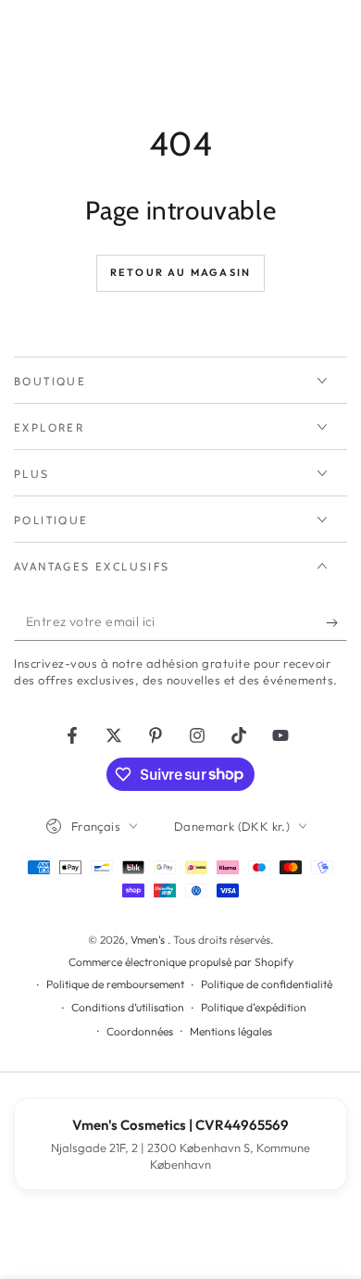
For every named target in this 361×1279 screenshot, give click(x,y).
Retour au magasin (180, 272)
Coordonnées (139, 1031)
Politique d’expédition (253, 1007)
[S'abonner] (336, 622)
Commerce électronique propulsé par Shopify (180, 962)
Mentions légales (231, 1031)
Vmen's (149, 940)
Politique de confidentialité (266, 984)
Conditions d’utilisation (127, 1007)
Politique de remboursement (115, 984)
